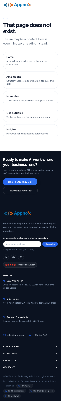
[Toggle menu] (56, 5)
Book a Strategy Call (20, 181)
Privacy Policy (9, 381)
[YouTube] (13, 257)
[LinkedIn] (6, 257)
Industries (10, 353)
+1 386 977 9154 (40, 335)
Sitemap (10, 386)
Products (9, 360)
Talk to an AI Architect (20, 190)
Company (9, 367)
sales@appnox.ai (15, 335)
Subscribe (50, 244)
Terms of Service (29, 381)
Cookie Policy (49, 381)
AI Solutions (11, 346)
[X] (21, 257)
